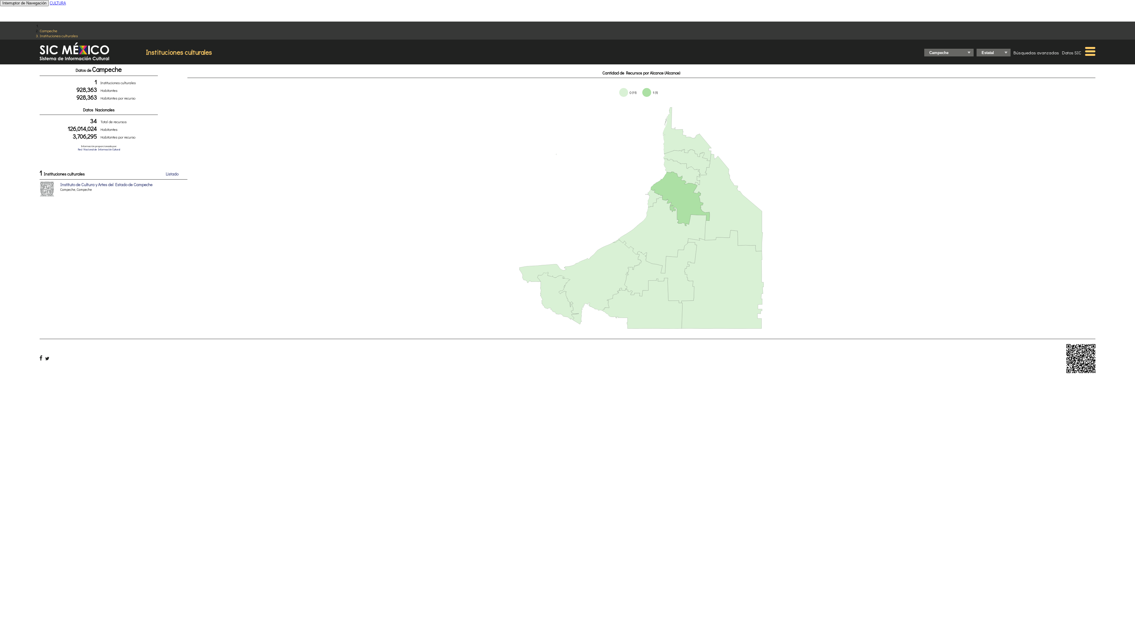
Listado (172, 174)
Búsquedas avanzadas (1036, 53)
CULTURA (58, 3)
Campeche (48, 30)
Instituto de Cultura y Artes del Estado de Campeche (106, 184)
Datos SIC (1071, 53)
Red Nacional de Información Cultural (99, 149)
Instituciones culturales (59, 35)
